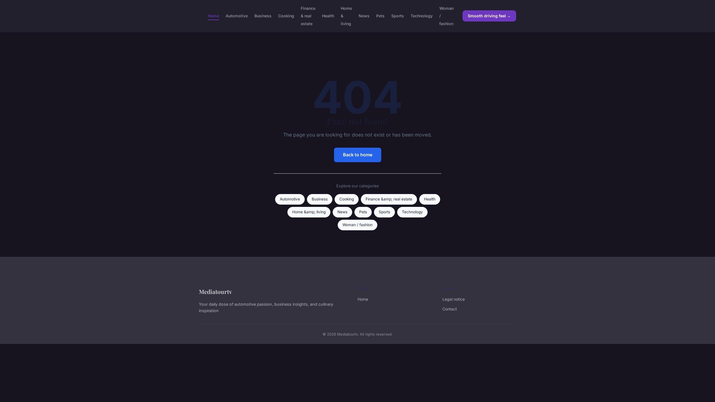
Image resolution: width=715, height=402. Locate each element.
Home (213, 15)
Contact (449, 309)
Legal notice (453, 299)
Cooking (286, 15)
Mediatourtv (215, 291)
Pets (380, 15)
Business (262, 15)
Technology (422, 15)
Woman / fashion (357, 224)
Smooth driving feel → (489, 15)
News (364, 15)
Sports (397, 15)
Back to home (357, 154)
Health (328, 15)
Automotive (237, 15)
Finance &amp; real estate (389, 199)
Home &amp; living (309, 212)
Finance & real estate (308, 16)
